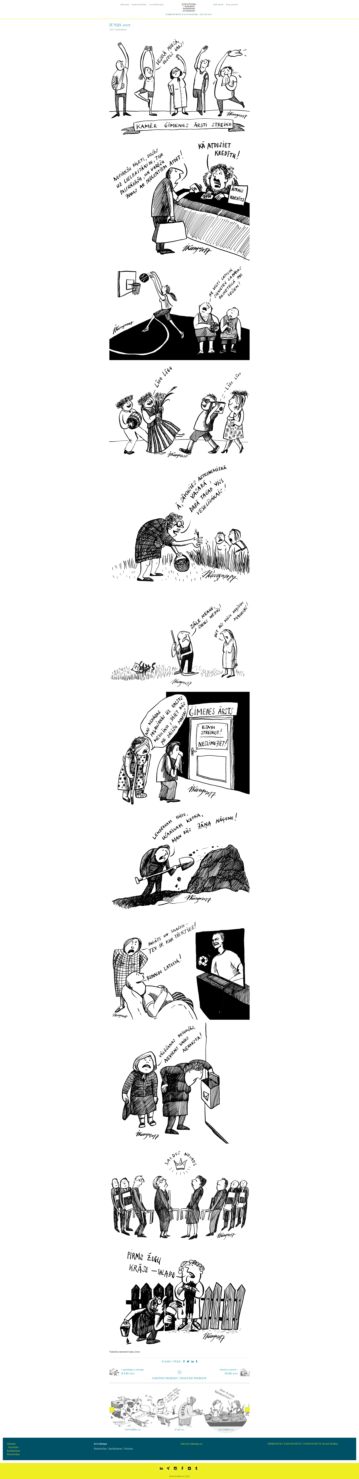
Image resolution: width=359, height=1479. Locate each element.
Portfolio (13, 1447)
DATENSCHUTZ (293, 1443)
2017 (111, 29)
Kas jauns (232, 5)
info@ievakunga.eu (191, 1443)
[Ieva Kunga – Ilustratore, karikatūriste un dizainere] (189, 7)
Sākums (124, 5)
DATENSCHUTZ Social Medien (321, 1443)
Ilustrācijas (156, 5)
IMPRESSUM (275, 1443)
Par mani (218, 5)
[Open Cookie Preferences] (6, 1475)
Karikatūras (139, 5)
